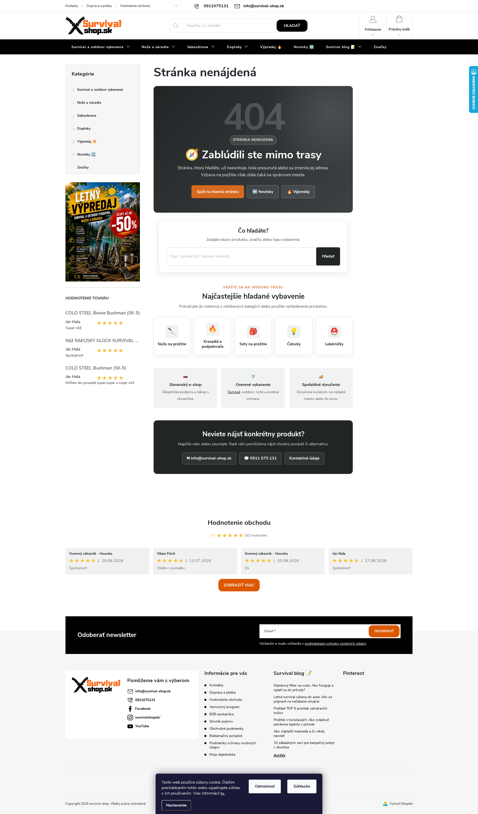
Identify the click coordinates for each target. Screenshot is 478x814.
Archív (279, 755)
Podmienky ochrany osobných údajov (232, 745)
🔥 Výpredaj (298, 191)
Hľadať (292, 25)
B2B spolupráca (221, 714)
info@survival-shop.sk (153, 691)
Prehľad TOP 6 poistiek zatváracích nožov (300, 710)
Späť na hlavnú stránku (218, 191)
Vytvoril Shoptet (401, 804)
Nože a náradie (89, 102)
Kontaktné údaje (304, 458)
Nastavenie (176, 805)
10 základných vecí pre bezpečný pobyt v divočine (304, 745)
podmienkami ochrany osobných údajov (335, 643)
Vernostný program (224, 707)
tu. (223, 793)
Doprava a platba (99, 6)
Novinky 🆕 (86, 154)
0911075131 (145, 700)
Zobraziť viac (239, 585)
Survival (234, 392)
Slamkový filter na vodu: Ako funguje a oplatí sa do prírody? (303, 687)
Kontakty (71, 6)
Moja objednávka (222, 754)
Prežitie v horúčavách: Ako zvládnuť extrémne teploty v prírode (301, 722)
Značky (83, 167)
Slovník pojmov (221, 721)
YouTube (142, 726)
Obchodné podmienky (226, 728)
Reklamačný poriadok (225, 735)
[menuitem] (100, 47)
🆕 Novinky (262, 191)
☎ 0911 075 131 (260, 458)
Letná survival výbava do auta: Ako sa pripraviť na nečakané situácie (303, 699)
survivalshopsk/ (147, 717)
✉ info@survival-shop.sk (209, 458)
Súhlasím (302, 786)
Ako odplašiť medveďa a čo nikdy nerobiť (299, 733)
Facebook (143, 708)
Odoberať (384, 631)
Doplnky (84, 128)
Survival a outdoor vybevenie (100, 89)
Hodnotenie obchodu (135, 6)
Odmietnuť (265, 786)
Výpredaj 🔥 (87, 141)
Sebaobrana (86, 115)
